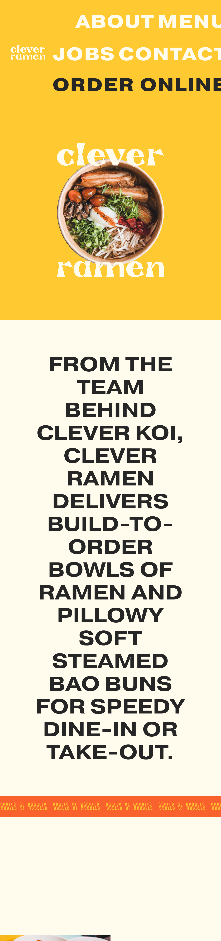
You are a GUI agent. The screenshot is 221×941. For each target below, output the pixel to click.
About (115, 21)
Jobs (84, 54)
